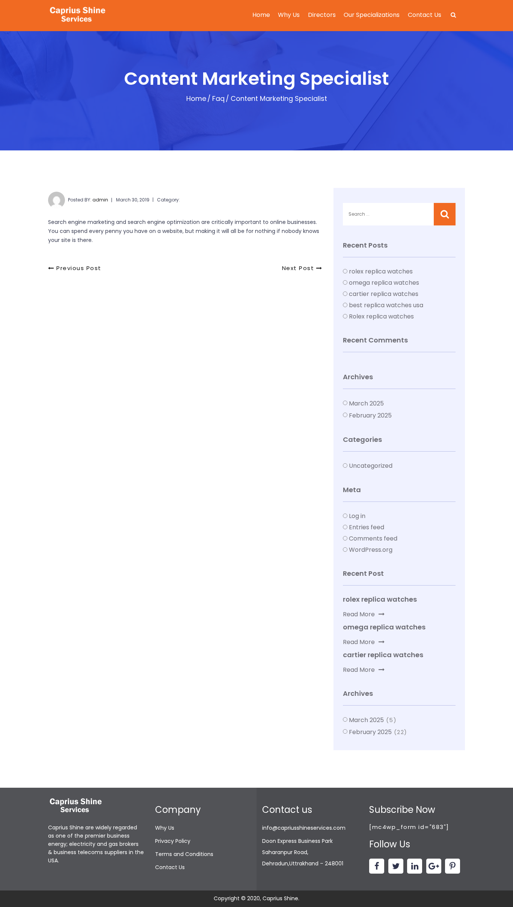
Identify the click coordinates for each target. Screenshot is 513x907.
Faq (218, 98)
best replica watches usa (386, 305)
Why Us (289, 15)
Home (261, 15)
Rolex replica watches (381, 316)
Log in (357, 516)
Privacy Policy (172, 841)
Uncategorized (370, 465)
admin (100, 200)
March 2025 (366, 403)
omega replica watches (384, 282)
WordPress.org (370, 549)
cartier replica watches (383, 294)
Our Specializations (372, 15)
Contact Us (424, 15)
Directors (322, 15)
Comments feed (373, 538)
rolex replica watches (381, 271)
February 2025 (370, 415)
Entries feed (366, 527)
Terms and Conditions (184, 854)
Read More (359, 614)
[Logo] (78, 15)
